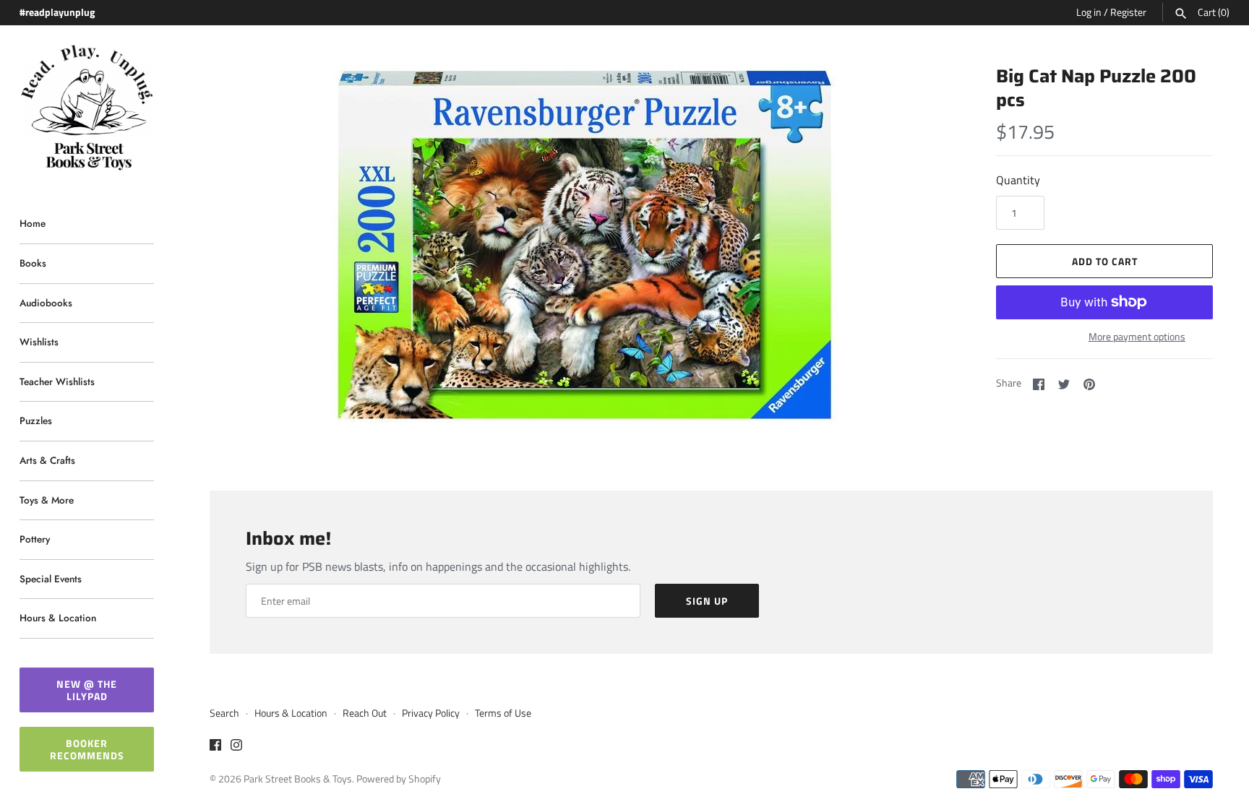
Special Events (51, 578)
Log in (1089, 12)
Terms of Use (503, 713)
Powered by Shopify (398, 779)
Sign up (707, 600)
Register (1128, 12)
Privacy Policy (431, 713)
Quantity (1018, 180)
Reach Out (365, 713)
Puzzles (36, 420)
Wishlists (39, 342)
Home (33, 223)
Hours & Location (58, 617)
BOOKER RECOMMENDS (87, 749)
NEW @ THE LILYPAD (86, 690)
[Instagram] (236, 747)
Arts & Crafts (47, 460)
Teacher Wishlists (57, 381)
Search (224, 713)
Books (33, 263)
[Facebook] (215, 747)
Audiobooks (46, 302)
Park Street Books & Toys (298, 779)
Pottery (35, 539)
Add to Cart (1105, 261)
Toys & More (47, 500)
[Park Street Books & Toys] (86, 108)
